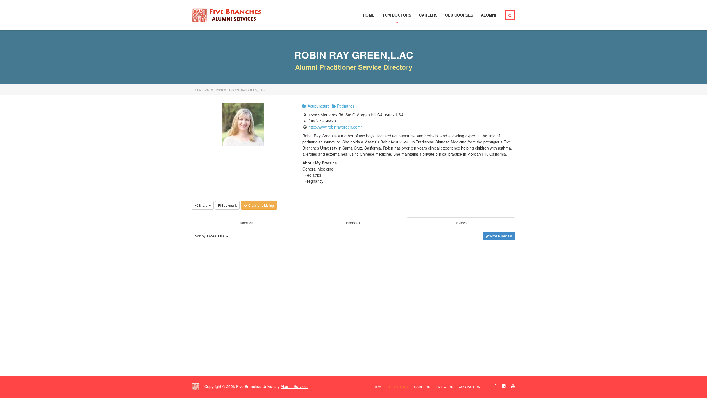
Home (368, 15)
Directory (398, 386)
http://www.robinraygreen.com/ (335, 127)
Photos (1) (354, 222)
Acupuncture (318, 106)
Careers (428, 15)
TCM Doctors (396, 15)
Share (203, 205)
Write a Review (500, 236)
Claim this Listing (260, 205)
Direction (246, 222)
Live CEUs (444, 386)
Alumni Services (294, 386)
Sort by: (210, 236)
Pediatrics (345, 106)
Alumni (488, 15)
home (379, 386)
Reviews (460, 222)
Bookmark (229, 205)
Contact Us (469, 386)
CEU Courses (459, 15)
